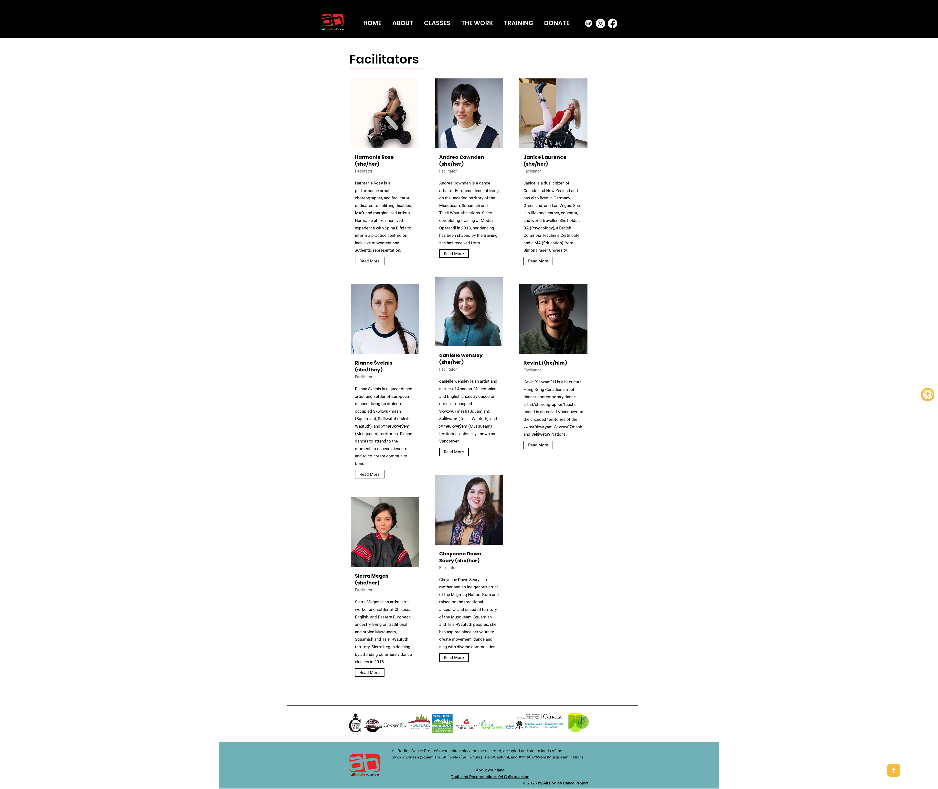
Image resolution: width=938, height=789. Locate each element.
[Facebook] (612, 23)
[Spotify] (588, 23)
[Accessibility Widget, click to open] (927, 394)
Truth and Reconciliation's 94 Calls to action (490, 776)
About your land (490, 769)
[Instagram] (600, 23)
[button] (403, 21)
